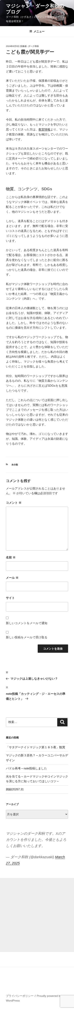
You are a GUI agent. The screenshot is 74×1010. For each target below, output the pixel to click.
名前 (11, 557)
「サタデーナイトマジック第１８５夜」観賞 (35, 747)
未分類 (14, 464)
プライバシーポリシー (20, 995)
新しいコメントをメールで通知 (26, 623)
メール (12, 577)
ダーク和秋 (33, 46)
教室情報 (44, 129)
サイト (10, 597)
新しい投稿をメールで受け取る (26, 637)
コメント (14, 502)
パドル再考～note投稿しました (26, 768)
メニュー (39, 31)
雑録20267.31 (15, 789)
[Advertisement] (37, 915)
